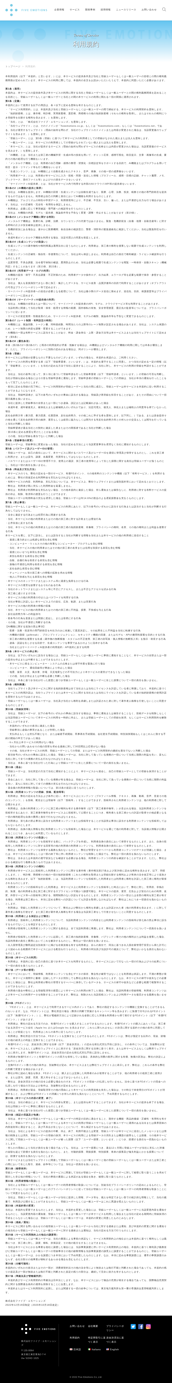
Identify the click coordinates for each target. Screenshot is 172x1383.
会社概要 (93, 1326)
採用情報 (106, 9)
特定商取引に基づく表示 (97, 1339)
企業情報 (59, 9)
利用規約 (75, 1337)
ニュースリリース (126, 9)
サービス (75, 9)
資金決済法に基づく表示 (115, 1339)
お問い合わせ (149, 9)
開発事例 (90, 9)
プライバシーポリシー (123, 1185)
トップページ (12, 66)
